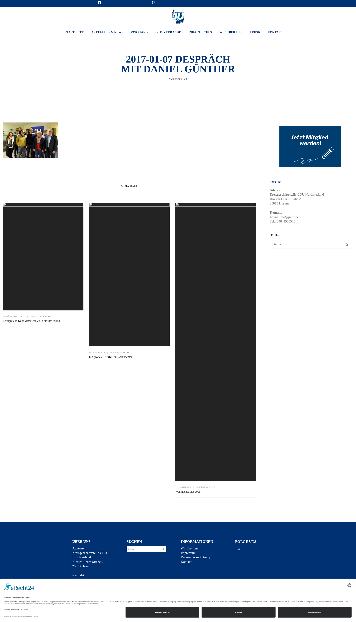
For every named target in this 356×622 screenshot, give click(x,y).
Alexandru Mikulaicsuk (38, 316)
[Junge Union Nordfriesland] (178, 16)
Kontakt (275, 32)
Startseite (74, 32)
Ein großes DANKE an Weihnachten (111, 357)
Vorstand (139, 32)
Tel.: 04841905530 (282, 221)
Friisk (255, 32)
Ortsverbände (168, 32)
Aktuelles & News (107, 32)
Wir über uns (230, 32)
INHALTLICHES (200, 32)
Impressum (188, 553)
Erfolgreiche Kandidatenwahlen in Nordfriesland (31, 321)
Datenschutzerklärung (195, 557)
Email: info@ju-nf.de (284, 217)
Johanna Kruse (121, 352)
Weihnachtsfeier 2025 (188, 491)
